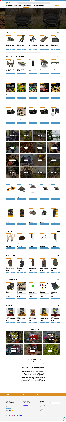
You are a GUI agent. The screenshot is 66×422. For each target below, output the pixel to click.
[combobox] (33, 3)
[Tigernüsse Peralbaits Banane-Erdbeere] (33, 87)
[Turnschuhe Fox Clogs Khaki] (33, 212)
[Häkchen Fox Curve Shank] (10, 212)
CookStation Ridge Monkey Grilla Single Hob (33, 46)
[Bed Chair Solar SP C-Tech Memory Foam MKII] (21, 63)
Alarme (26, 135)
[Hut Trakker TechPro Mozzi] (21, 188)
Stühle (12, 172)
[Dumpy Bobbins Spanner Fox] (33, 286)
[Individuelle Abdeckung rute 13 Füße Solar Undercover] (10, 63)
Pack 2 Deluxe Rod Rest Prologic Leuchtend (10, 244)
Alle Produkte (54, 172)
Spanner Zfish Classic (42, 292)
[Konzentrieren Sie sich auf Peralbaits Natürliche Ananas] (10, 87)
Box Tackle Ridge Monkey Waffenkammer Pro (54, 293)
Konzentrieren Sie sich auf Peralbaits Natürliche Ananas (10, 94)
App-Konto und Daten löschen (43, 413)
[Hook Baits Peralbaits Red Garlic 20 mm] (44, 87)
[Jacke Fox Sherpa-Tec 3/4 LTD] (33, 262)
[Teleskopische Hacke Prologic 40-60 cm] (33, 237)
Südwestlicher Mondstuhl (43, 69)
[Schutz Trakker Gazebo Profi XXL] (44, 188)
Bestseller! (14, 338)
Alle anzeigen (58, 32)
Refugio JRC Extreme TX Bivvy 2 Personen (10, 46)
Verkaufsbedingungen (42, 405)
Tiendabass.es (8, 408)
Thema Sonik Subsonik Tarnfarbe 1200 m (33, 118)
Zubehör (12, 135)
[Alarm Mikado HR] (10, 286)
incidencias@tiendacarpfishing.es (11, 402)
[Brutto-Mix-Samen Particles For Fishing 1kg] (33, 312)
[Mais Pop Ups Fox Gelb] (55, 212)
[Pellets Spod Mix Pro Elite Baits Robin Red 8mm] (55, 312)
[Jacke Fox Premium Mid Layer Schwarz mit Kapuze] (21, 262)
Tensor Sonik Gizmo (19, 292)
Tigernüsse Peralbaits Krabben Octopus (54, 94)
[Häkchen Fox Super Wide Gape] (21, 212)
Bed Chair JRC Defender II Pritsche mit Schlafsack (44, 46)
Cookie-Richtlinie (42, 410)
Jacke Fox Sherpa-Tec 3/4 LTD (32, 268)
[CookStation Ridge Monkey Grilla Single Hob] (33, 39)
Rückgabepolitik (42, 406)
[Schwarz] (30, 294)
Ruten (54, 135)
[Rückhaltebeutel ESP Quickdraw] (55, 39)
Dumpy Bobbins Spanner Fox (32, 292)
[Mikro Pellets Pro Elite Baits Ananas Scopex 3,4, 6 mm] (44, 312)
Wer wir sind (41, 402)
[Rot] (21, 119)
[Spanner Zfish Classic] (44, 286)
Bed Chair (40, 135)
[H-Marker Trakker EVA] (10, 188)
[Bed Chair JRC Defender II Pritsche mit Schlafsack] (44, 39)
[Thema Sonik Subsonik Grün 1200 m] (10, 111)
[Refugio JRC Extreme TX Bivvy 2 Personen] (10, 39)
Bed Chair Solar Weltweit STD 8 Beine (55, 69)
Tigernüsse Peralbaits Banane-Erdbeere (32, 94)
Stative (40, 172)
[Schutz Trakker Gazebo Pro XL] (55, 188)
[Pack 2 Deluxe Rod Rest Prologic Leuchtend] (10, 237)
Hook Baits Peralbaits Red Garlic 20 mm (44, 94)
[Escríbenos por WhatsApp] (64, 418)
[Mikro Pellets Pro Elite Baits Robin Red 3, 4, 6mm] (10, 312)
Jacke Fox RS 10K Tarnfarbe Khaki (10, 268)
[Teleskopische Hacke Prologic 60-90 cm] (55, 237)
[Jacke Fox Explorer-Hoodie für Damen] (44, 262)
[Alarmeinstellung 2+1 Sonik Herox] (55, 111)
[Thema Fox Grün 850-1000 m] (44, 212)
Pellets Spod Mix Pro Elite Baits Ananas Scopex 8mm (21, 318)
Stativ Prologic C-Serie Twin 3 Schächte (43, 244)
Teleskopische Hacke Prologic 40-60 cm (33, 244)
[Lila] (17, 119)
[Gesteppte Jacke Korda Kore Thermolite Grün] (55, 262)
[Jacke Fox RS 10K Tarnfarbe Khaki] (10, 262)
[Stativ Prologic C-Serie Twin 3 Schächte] (44, 237)
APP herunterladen (42, 401)
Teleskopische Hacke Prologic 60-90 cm (55, 244)
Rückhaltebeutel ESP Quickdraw (54, 45)
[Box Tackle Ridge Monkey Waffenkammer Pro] (55, 286)
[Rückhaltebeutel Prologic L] (21, 237)
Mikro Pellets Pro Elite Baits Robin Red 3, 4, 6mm (10, 318)
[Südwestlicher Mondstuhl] (44, 63)
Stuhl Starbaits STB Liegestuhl (20, 45)
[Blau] (31, 294)
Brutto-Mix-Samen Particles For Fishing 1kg (32, 318)
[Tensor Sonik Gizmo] (21, 111)
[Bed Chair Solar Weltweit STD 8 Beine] (55, 63)
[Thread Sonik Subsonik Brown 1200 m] (44, 111)
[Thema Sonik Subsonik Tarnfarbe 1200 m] (33, 111)
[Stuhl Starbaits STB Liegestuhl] (21, 39)
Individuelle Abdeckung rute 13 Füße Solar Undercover (10, 70)
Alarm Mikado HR (8, 292)
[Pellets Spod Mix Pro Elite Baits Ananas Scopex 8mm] (21, 312)
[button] (60, 3)
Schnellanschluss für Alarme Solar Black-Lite (32, 70)
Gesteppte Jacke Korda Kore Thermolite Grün (54, 268)
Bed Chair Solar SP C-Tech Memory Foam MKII (21, 70)
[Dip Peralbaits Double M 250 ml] (21, 87)
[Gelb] (41, 294)
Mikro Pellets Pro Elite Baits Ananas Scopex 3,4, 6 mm (44, 318)
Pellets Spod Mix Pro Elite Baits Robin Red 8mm (55, 318)
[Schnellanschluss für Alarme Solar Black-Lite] (33, 63)
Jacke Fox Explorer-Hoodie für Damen (44, 268)
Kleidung (26, 172)
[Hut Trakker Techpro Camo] (33, 188)
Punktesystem (41, 409)
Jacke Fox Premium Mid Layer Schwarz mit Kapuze (20, 268)
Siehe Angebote (43, 388)
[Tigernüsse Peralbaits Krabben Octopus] (55, 87)
